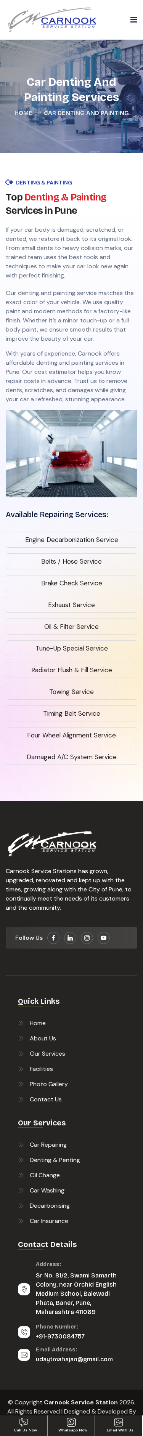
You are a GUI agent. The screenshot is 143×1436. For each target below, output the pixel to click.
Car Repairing (48, 1145)
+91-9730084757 (60, 1336)
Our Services (47, 1054)
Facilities (41, 1069)
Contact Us (46, 1099)
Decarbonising (50, 1206)
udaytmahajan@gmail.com (74, 1359)
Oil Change (45, 1175)
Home (23, 113)
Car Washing (47, 1190)
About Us (43, 1038)
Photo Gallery (49, 1084)
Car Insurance (49, 1221)
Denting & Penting (55, 1160)
